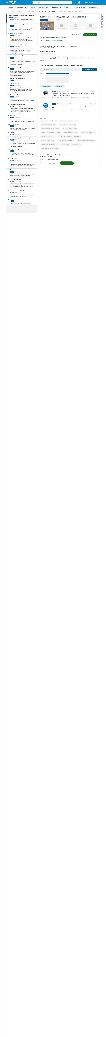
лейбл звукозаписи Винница (66, 140)
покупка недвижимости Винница (86, 140)
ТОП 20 (8, 11)
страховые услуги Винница (48, 124)
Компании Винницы (17, 11)
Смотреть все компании (21, 208)
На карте (63, 37)
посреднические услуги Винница (50, 128)
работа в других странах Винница (50, 148)
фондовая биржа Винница (70, 132)
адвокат (54, 53)
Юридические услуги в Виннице (47, 11)
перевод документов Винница (49, 144)
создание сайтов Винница (48, 140)
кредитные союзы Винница (70, 128)
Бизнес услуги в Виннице (30, 11)
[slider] (43, 19)
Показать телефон (90, 34)
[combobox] (46, 86)
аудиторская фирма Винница (49, 120)
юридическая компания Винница (69, 120)
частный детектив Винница (88, 132)
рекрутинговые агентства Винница (50, 132)
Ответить (55, 97)
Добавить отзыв (89, 69)
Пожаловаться (84, 97)
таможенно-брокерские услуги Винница (70, 136)
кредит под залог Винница (48, 136)
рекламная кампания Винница (68, 124)
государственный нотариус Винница (70, 144)
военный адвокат (45, 53)
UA (75, 2)
